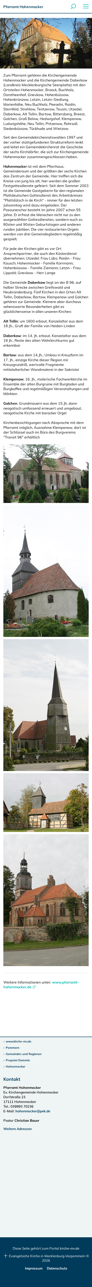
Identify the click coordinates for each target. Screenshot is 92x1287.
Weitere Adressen (17, 1129)
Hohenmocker (15, 1066)
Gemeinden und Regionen (24, 1054)
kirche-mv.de (69, 1248)
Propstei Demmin (18, 1060)
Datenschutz (57, 1268)
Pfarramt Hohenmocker (23, 6)
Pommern (12, 1047)
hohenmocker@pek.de (32, 1111)
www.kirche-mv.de (18, 1041)
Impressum (33, 1268)
